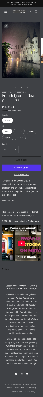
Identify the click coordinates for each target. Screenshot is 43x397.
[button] (6, 11)
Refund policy (19, 388)
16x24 (31, 131)
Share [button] (6, 269)
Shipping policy (30, 392)
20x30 (7, 137)
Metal (7, 120)
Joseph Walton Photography (20, 384)
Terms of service (16, 392)
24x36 (20, 137)
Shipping (5, 111)
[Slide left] (15, 87)
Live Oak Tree (8, 200)
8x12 (7, 131)
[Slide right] (27, 87)
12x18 (19, 131)
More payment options (21, 174)
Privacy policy (31, 388)
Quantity (5, 144)
